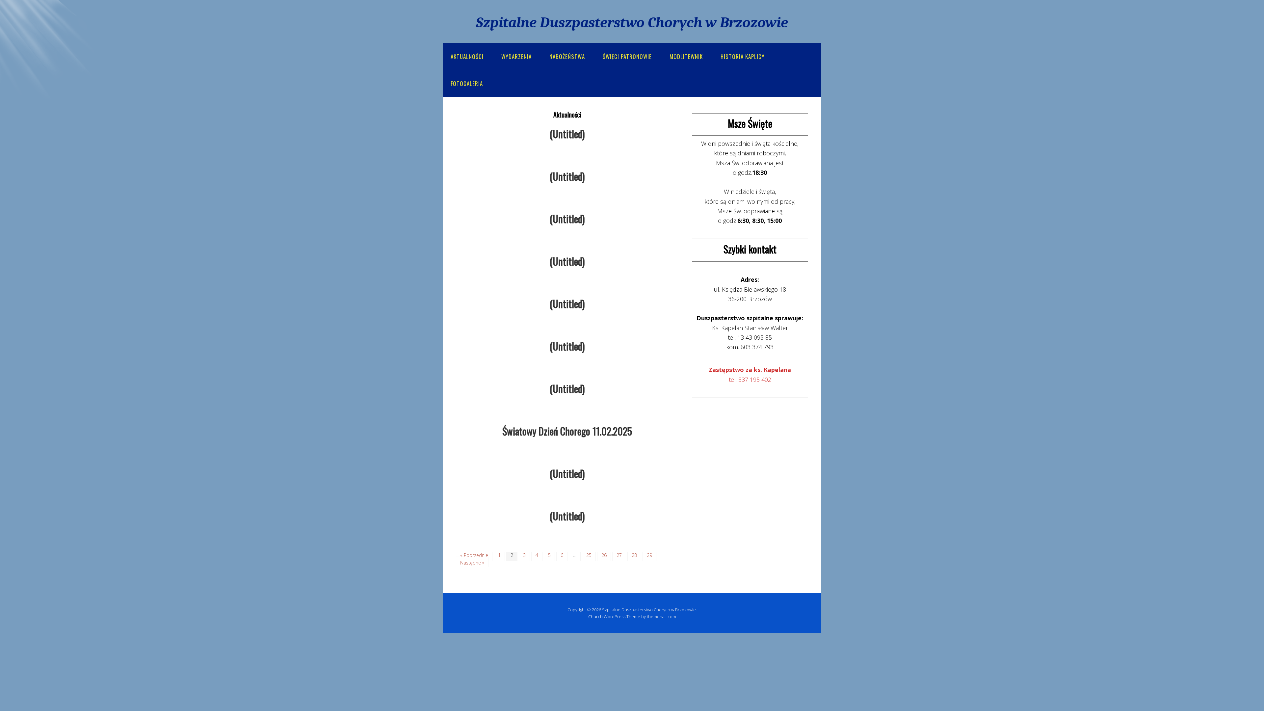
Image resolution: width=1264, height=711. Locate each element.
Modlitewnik (686, 56)
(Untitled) (567, 133)
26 (604, 555)
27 (619, 555)
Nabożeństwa (567, 56)
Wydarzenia (516, 56)
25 (589, 555)
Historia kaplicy (743, 56)
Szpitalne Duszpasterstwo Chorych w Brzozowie (632, 22)
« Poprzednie (474, 555)
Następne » (472, 563)
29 (649, 555)
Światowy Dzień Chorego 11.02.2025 (567, 431)
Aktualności (467, 56)
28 (634, 555)
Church (595, 616)
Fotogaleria (467, 83)
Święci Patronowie (627, 56)
